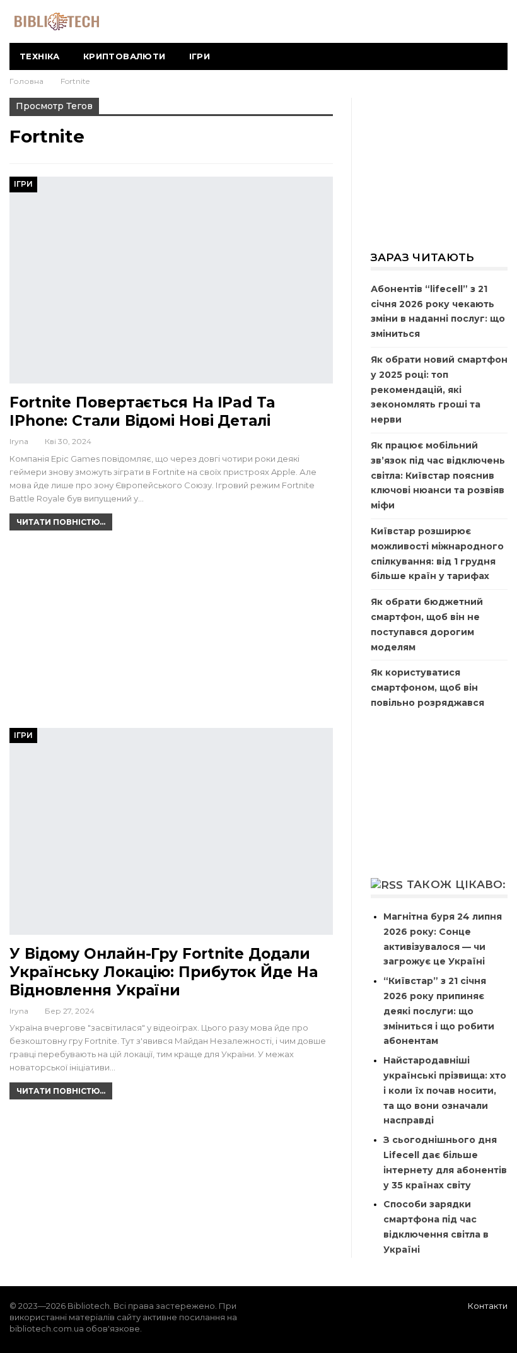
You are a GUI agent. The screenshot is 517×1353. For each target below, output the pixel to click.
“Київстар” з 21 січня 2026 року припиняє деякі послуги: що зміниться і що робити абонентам (438, 1010)
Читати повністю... (60, 522)
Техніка (40, 56)
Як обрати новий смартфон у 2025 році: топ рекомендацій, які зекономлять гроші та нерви (439, 389)
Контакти (488, 1306)
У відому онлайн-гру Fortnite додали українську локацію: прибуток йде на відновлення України (163, 972)
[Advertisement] (171, 634)
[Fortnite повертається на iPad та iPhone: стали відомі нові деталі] (171, 280)
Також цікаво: (456, 884)
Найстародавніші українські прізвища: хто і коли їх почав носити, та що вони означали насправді (444, 1090)
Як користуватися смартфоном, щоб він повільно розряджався (427, 687)
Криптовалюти (124, 56)
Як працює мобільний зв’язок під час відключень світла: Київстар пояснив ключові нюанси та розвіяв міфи (438, 475)
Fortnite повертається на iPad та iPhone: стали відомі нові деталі (142, 412)
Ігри (200, 56)
